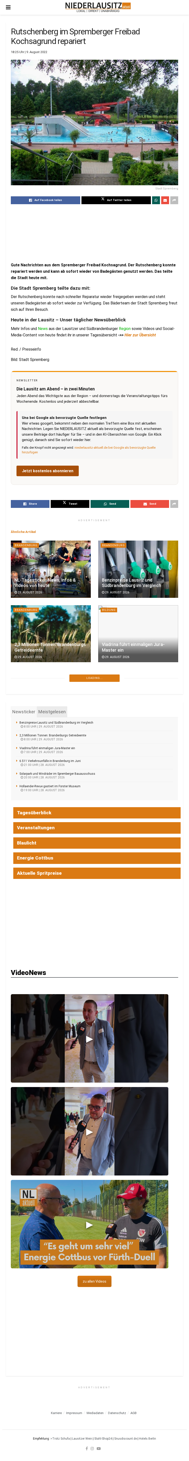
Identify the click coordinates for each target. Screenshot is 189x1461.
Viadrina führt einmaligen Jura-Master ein (47, 748)
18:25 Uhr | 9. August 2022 (29, 52)
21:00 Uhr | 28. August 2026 (44, 765)
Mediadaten (95, 1413)
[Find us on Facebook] (87, 1448)
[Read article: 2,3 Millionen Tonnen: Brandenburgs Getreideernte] (51, 633)
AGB (133, 1413)
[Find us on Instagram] (92, 1448)
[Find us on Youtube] (99, 1448)
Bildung (109, 610)
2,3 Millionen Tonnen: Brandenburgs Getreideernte (52, 735)
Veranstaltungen (36, 828)
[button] (89, 1038)
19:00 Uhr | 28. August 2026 (44, 790)
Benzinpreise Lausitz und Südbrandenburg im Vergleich (56, 722)
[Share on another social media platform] (174, 200)
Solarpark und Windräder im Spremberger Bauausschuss (57, 773)
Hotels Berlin (147, 1438)
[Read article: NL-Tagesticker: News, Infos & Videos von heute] (51, 569)
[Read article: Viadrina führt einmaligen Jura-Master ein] (138, 633)
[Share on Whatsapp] (156, 200)
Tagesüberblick (34, 813)
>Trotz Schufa (60, 1438)
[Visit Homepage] (98, 7)
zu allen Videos (94, 1281)
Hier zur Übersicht (140, 335)
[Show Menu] (8, 7)
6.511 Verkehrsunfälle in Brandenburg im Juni (50, 761)
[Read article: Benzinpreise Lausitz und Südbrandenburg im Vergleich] (138, 569)
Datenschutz (117, 1413)
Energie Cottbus (35, 858)
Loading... (94, 678)
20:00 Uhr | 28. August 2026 (44, 777)
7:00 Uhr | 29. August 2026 (43, 752)
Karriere (56, 1413)
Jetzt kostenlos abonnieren (47, 471)
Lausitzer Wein (82, 1438)
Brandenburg (26, 545)
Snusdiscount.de (125, 1438)
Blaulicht (26, 843)
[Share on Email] (165, 200)
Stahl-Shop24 (103, 1438)
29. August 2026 (29, 592)
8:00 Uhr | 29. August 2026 (43, 726)
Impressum (74, 1413)
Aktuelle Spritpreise (39, 873)
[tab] (24, 711)
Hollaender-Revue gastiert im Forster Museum (49, 786)
